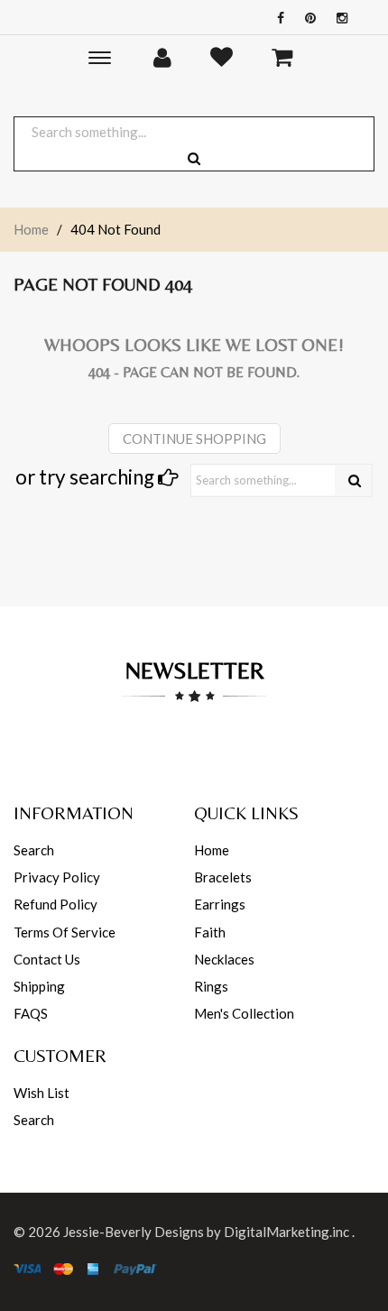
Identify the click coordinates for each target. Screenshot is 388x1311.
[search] (194, 158)
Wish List (41, 1093)
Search (34, 850)
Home (31, 229)
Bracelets (223, 877)
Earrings (219, 904)
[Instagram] (337, 17)
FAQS (31, 1013)
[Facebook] (276, 17)
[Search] (354, 480)
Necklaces (224, 959)
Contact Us (47, 959)
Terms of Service (64, 932)
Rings (211, 986)
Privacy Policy (57, 877)
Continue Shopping (194, 438)
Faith (210, 932)
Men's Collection (244, 1013)
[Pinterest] (306, 17)
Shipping (39, 986)
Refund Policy (55, 904)
